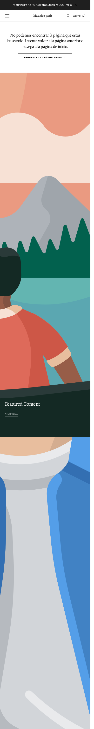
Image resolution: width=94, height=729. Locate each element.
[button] (7, 15)
